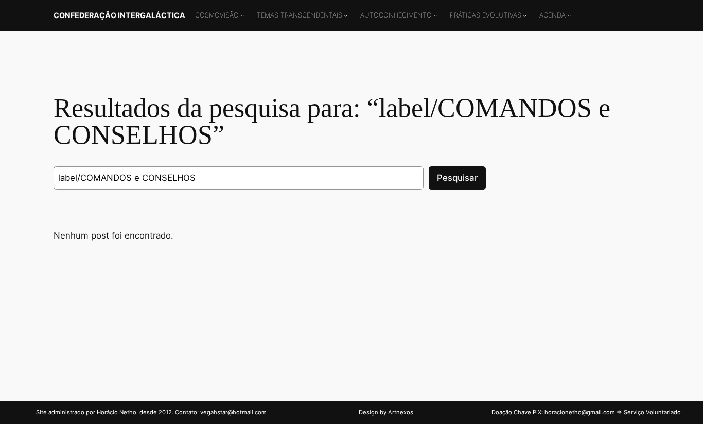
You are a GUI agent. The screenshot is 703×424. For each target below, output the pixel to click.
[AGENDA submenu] (569, 15)
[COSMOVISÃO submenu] (242, 15)
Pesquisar (457, 178)
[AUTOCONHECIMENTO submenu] (435, 15)
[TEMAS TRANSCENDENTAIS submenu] (346, 15)
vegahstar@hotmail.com (233, 412)
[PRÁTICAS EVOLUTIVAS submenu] (525, 15)
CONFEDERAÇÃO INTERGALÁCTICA (119, 15)
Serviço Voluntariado (652, 412)
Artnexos (400, 412)
